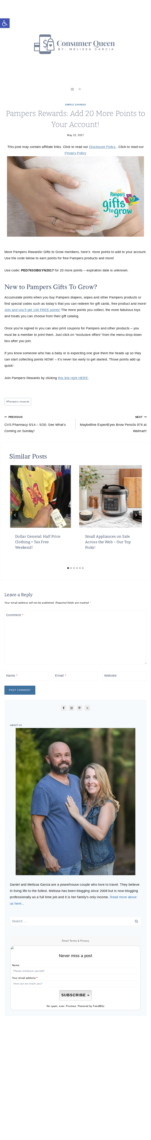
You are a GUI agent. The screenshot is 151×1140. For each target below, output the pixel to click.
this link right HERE (73, 378)
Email (60, 675)
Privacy (84, 940)
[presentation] (40, 496)
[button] (5, 23)
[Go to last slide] (15, 515)
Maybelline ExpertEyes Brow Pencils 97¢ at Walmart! (113, 424)
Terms (73, 940)
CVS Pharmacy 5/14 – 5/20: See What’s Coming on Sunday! (35, 424)
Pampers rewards (17, 401)
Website (110, 675)
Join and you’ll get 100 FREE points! (32, 310)
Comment (14, 615)
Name (11, 675)
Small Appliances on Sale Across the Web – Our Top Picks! (108, 542)
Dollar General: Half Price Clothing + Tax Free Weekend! (37, 542)
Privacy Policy (75, 153)
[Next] (136, 515)
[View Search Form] (80, 89)
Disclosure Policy (102, 147)
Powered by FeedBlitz (91, 1006)
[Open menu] (72, 89)
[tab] (68, 568)
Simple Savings (75, 104)
